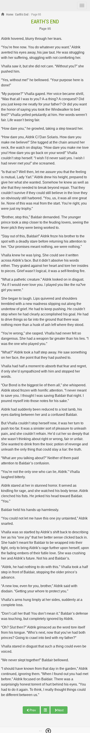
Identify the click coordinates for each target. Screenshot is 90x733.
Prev (32, 710)
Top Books (25, 5)
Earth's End (45, 21)
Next (60, 710)
